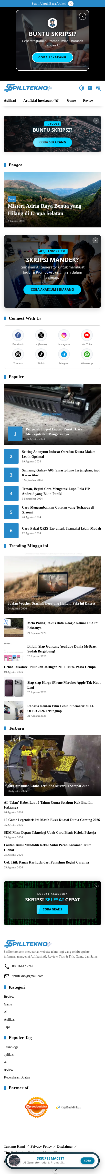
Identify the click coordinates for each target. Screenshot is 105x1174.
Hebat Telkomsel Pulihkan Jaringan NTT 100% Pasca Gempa (50, 667)
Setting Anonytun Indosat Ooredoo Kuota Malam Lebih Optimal (58, 454)
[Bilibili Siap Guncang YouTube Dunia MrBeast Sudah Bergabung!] (13, 651)
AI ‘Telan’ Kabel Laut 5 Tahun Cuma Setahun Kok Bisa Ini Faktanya (48, 805)
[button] (81, 88)
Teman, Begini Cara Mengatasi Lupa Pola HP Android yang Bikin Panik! (56, 491)
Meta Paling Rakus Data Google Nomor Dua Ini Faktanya (62, 625)
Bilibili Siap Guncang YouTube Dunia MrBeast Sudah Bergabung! (61, 649)
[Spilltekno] (28, 87)
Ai (5, 1062)
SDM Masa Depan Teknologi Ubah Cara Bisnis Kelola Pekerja (50, 832)
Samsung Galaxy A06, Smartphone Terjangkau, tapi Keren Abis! (61, 473)
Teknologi (11, 1047)
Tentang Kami (14, 1146)
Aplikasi (9, 1019)
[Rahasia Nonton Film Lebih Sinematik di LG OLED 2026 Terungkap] (13, 710)
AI (6, 1012)
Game (8, 1004)
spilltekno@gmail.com (27, 976)
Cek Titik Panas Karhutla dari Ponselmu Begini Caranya (46, 862)
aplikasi (9, 1055)
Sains (12, 198)
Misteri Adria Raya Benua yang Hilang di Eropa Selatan (44, 209)
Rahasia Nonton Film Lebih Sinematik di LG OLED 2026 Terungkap (60, 708)
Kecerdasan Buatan (17, 1077)
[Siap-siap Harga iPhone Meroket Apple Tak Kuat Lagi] (13, 687)
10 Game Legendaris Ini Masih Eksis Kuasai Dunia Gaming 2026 (52, 820)
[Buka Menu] (90, 88)
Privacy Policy (41, 1146)
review (8, 1070)
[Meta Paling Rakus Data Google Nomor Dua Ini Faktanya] (13, 627)
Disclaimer (65, 1146)
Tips (7, 1027)
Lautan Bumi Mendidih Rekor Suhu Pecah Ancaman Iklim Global (48, 847)
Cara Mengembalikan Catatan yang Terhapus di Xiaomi (58, 510)
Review (9, 997)
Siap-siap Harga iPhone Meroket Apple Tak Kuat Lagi (64, 685)
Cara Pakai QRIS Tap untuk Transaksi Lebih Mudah (61, 528)
